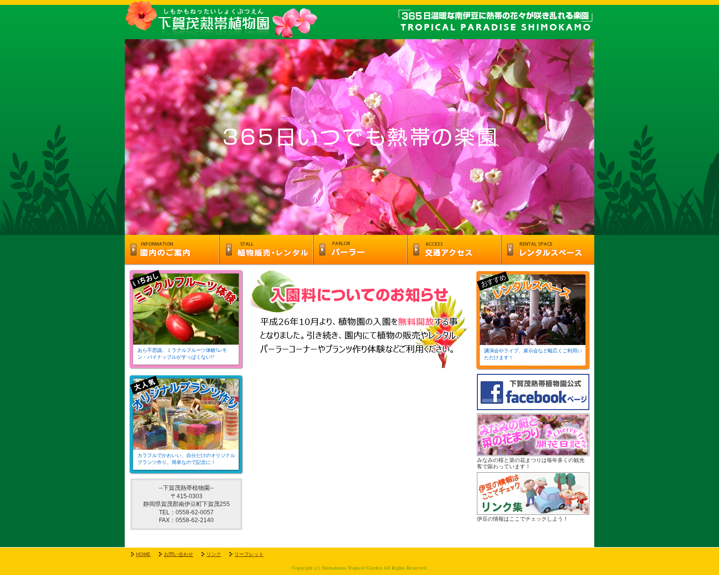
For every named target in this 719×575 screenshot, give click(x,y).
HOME (143, 554)
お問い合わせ (178, 554)
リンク (213, 554)
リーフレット (249, 554)
